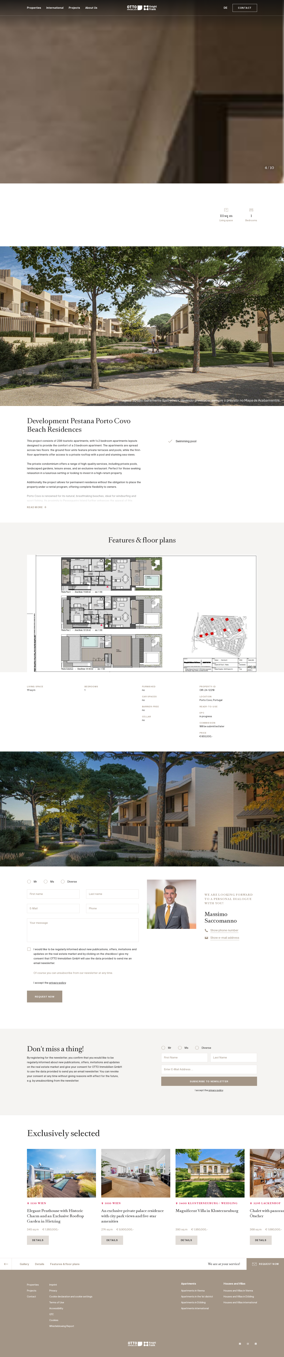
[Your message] (83, 930)
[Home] (142, 8)
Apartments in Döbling (193, 1302)
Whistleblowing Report (61, 1326)
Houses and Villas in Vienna (238, 1291)
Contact (245, 8)
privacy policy (57, 983)
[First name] (53, 894)
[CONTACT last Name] (112, 894)
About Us (91, 8)
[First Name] (184, 1057)
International (54, 8)
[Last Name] (233, 1057)
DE (225, 8)
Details (39, 1264)
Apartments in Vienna (193, 1291)
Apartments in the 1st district (197, 1297)
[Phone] (112, 908)
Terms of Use (56, 1302)
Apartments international (195, 1308)
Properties (34, 8)
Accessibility (56, 1308)
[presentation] (276, 1173)
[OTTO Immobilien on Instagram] (248, 1344)
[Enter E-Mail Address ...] (209, 1069)
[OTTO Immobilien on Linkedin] (255, 1344)
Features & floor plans (65, 1264)
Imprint (53, 1285)
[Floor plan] (142, 613)
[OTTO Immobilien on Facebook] (240, 1344)
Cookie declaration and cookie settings (70, 1297)
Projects (74, 8)
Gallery (24, 1264)
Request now (269, 1264)
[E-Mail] (53, 908)
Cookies (53, 1320)
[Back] (6, 1264)
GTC (51, 1314)
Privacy (53, 1291)
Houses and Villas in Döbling (239, 1297)
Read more (35, 507)
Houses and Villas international (240, 1302)
